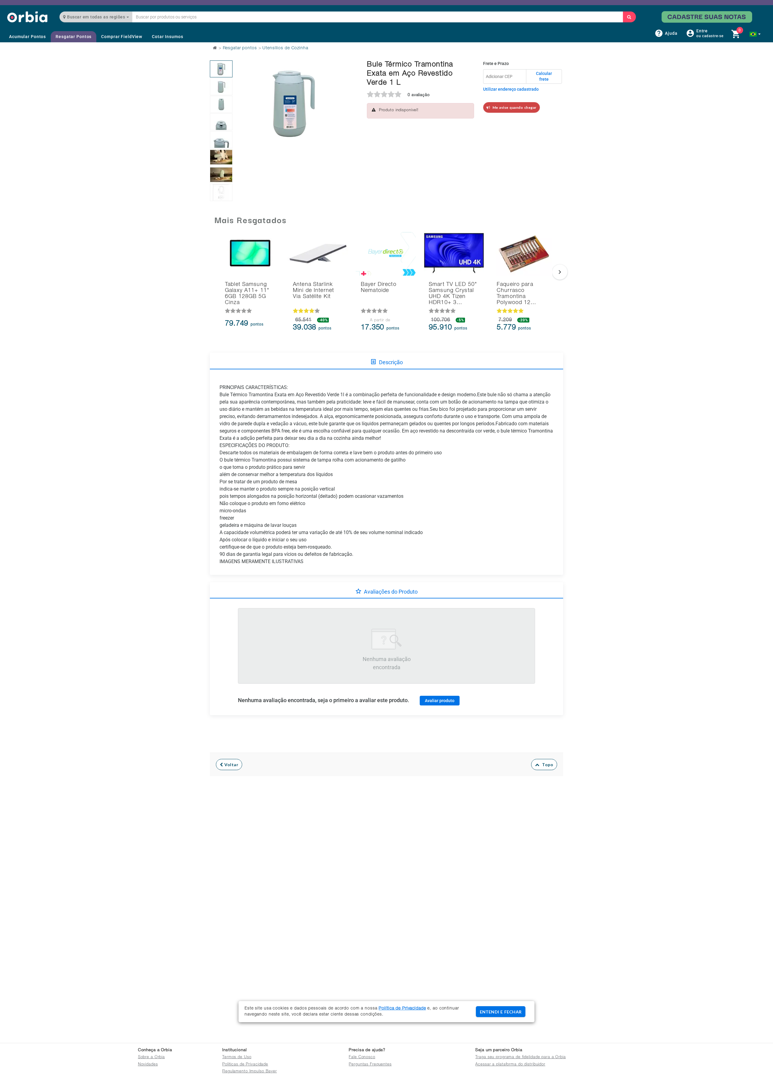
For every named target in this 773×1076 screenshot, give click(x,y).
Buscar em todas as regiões (96, 17)
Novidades (148, 1065)
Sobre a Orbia (151, 1057)
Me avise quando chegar (513, 107)
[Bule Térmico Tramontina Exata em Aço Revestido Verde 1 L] (221, 68)
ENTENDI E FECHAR (500, 1011)
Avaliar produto (439, 700)
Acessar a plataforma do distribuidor (510, 1065)
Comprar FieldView (121, 36)
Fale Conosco (362, 1057)
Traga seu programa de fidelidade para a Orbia (520, 1057)
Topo (546, 764)
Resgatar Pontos (73, 36)
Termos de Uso (236, 1057)
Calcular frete (544, 76)
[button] (755, 34)
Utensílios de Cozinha (285, 48)
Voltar (231, 764)
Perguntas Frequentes (370, 1065)
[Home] (27, 17)
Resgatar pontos (240, 48)
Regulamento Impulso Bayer (249, 1072)
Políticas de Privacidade (245, 1065)
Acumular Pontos (27, 36)
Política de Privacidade (402, 1008)
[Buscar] (629, 16)
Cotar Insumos (167, 36)
